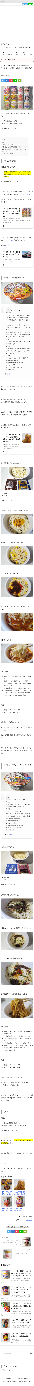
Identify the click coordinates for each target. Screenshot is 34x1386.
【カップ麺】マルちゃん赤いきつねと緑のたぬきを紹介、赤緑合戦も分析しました (21, 1306)
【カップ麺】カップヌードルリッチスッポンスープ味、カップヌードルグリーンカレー (21, 1289)
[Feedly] (19, 80)
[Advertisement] (17, 17)
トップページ (8, 240)
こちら (27, 194)
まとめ (5, 151)
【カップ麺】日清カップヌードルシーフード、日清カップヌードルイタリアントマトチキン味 (21, 1273)
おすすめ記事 (9, 153)
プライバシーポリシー (7, 1370)
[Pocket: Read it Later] (11, 80)
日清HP (9, 374)
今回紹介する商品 (8, 144)
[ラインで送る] (15, 80)
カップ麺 (12, 60)
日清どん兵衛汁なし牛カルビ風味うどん (14, 149)
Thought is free (26, 1381)
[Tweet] (3, 80)
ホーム (4, 60)
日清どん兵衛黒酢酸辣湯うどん (12, 147)
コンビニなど (29, 1216)
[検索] (31, 1)
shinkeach (29, 1220)
